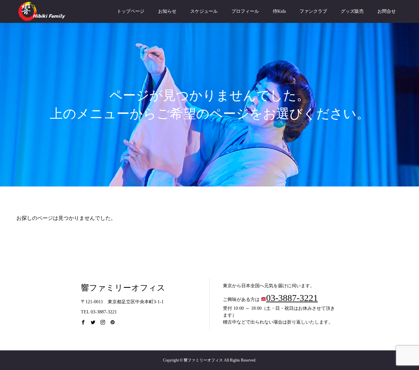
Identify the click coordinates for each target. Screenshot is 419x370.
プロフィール (245, 11)
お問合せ (386, 11)
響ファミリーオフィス (123, 288)
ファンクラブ (313, 11)
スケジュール (204, 11)
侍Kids (279, 11)
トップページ (130, 11)
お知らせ (167, 11)
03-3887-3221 (292, 298)
